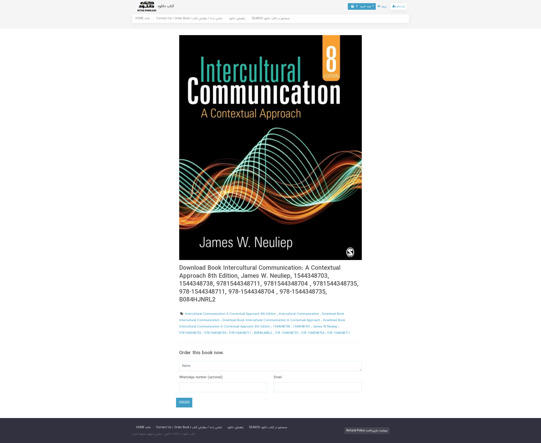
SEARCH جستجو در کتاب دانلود (271, 19)
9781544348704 (215, 333)
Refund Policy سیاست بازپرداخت (367, 430)
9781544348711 (240, 333)
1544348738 (282, 326)
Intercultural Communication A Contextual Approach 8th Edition (231, 313)
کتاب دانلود (166, 6)
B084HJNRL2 (263, 333)
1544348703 (302, 326)
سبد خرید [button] (362, 6)
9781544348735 (190, 333)
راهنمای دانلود (237, 19)
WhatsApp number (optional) (201, 377)
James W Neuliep (325, 326)
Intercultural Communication (299, 313)
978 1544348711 (338, 333)
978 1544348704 (313, 333)
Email (278, 377)
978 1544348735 (287, 333)
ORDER (184, 402)
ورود (383, 6)
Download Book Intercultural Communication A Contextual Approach (272, 320)
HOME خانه (142, 19)
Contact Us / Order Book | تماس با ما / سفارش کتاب (189, 19)
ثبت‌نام (400, 6)
